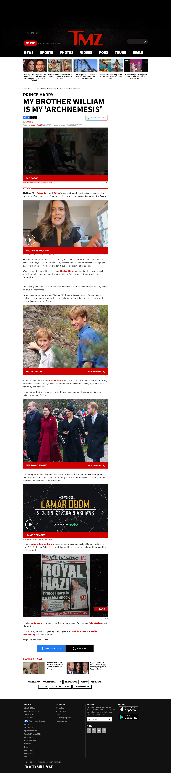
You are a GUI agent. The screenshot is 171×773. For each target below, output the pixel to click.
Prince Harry (33, 682)
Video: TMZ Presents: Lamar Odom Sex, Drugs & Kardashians (39, 539)
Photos (66, 53)
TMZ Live (83, 682)
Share (52, 648)
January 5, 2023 (36, 125)
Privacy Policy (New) (31, 711)
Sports (46, 53)
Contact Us (60, 708)
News (28, 53)
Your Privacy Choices (37, 721)
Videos (86, 53)
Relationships (71, 682)
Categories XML (30, 740)
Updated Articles (30, 731)
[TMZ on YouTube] (99, 730)
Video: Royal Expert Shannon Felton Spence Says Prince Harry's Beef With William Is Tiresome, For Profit (40, 255)
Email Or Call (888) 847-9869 (49, 43)
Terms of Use (29, 714)
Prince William (49, 682)
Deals (138, 53)
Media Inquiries (61, 721)
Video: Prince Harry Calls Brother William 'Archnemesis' (38, 182)
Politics (43, 687)
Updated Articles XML (32, 734)
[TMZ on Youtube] (32, 33)
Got (30, 43)
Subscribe (109, 719)
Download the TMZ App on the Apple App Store (128, 709)
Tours (120, 53)
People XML (28, 750)
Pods (103, 53)
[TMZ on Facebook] (25, 33)
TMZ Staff (29, 122)
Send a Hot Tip (61, 711)
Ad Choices (28, 718)
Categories (28, 737)
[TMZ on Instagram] (37, 33)
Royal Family (96, 682)
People (26, 747)
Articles (27, 724)
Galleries (27, 744)
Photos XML (28, 753)
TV (60, 682)
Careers (59, 714)
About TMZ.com (30, 708)
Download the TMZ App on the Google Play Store (128, 717)
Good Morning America (60, 687)
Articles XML (29, 727)
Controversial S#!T (82, 687)
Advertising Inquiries (63, 718)
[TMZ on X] (28, 33)
